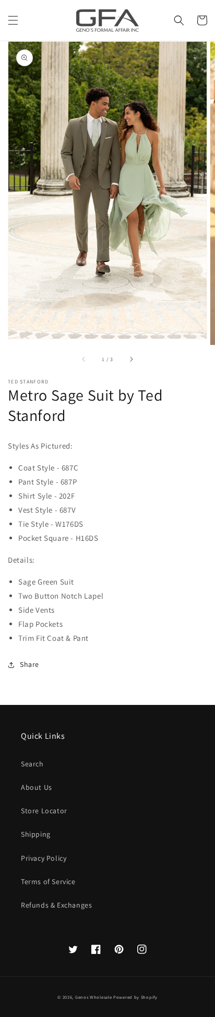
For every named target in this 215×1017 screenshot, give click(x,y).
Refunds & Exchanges (56, 905)
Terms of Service (48, 881)
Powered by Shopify (135, 997)
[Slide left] (84, 359)
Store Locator (44, 810)
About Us (36, 787)
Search (32, 763)
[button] (13, 20)
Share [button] (29, 664)
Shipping (36, 834)
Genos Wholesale (93, 997)
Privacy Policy (43, 858)
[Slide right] (131, 359)
